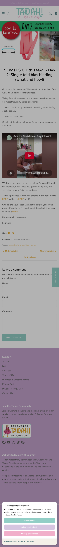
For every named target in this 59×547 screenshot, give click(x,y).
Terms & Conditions (27, 541)
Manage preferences (29, 534)
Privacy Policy (10, 541)
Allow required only (29, 527)
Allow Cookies (29, 520)
